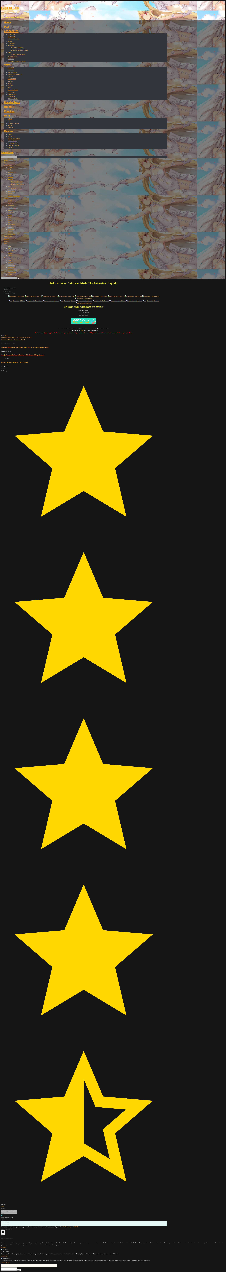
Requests (6, 239)
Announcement (12, 172)
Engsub (5, 335)
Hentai (6, 289)
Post (5, 162)
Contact (10, 255)
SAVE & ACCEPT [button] (5, 1262)
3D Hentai (10, 170)
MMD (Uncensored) (16, 189)
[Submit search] (18, 278)
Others (9, 217)
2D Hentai (10, 167)
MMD (9, 186)
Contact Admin (12, 272)
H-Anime (10, 179)
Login (9, 260)
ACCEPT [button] (75, 1227)
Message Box (11, 267)
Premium (6, 241)
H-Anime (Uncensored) (17, 184)
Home (6, 160)
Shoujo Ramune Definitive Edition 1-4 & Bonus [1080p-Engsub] (22, 355)
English (10, 200)
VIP (45, 333)
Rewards (10, 193)
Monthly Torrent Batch (14, 196)
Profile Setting (12, 265)
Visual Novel (11, 234)
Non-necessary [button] (4, 1256)
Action (9, 210)
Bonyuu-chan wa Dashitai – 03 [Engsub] (14, 362)
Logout (10, 274)
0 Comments (7, 291)
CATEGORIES (8, 165)
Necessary (5, 1249)
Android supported (13, 208)
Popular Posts (8, 236)
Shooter (10, 227)
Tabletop (10, 231)
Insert (18, 1270)
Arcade (10, 215)
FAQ (9, 248)
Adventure (11, 212)
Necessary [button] (3, 1247)
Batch (9, 174)
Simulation (11, 229)
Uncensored (11, 205)
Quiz (9, 222)
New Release (11, 191)
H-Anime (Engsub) (16, 181)
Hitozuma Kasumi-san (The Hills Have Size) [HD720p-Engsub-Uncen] (25, 347)
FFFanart (10, 177)
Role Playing (11, 224)
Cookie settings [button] (67, 1227)
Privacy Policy (12, 250)
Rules (9, 246)
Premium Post (11, 269)
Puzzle (9, 219)
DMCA (10, 253)
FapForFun (10, 8)
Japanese (10, 203)
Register (10, 262)
